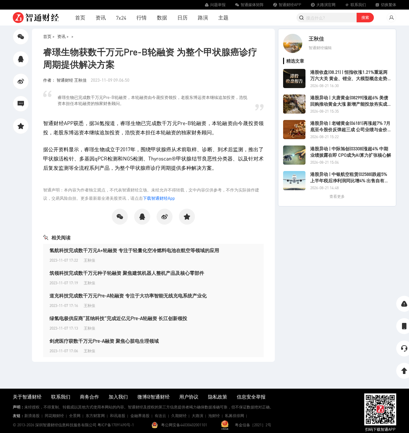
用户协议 (188, 396)
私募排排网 (234, 415)
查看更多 (337, 196)
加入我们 (118, 396)
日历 (182, 17)
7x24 (121, 17)
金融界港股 (140, 415)
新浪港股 (32, 415)
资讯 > (63, 36)
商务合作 (89, 396)
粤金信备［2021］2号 (253, 424)
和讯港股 (117, 415)
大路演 (197, 415)
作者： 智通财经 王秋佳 (65, 80)
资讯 (101, 17)
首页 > (49, 36)
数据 (162, 17)
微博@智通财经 (153, 396)
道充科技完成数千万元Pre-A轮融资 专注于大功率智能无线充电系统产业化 (128, 295)
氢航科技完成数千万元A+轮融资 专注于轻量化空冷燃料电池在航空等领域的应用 (134, 250)
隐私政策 (217, 396)
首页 (80, 17)
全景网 (75, 415)
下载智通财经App (159, 198)
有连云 (160, 415)
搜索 (365, 17)
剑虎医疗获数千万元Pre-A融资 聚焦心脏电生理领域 (104, 341)
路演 (203, 17)
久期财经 (179, 415)
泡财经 (214, 415)
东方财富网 (95, 415)
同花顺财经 (54, 415)
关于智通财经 (27, 396)
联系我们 (60, 396)
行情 (141, 17)
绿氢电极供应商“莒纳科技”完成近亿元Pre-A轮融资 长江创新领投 (118, 318)
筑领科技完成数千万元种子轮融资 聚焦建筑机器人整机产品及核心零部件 (127, 273)
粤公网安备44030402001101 (184, 424)
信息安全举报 (251, 396)
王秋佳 (316, 38)
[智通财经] (36, 17)
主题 (223, 17)
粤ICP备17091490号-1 (115, 424)
